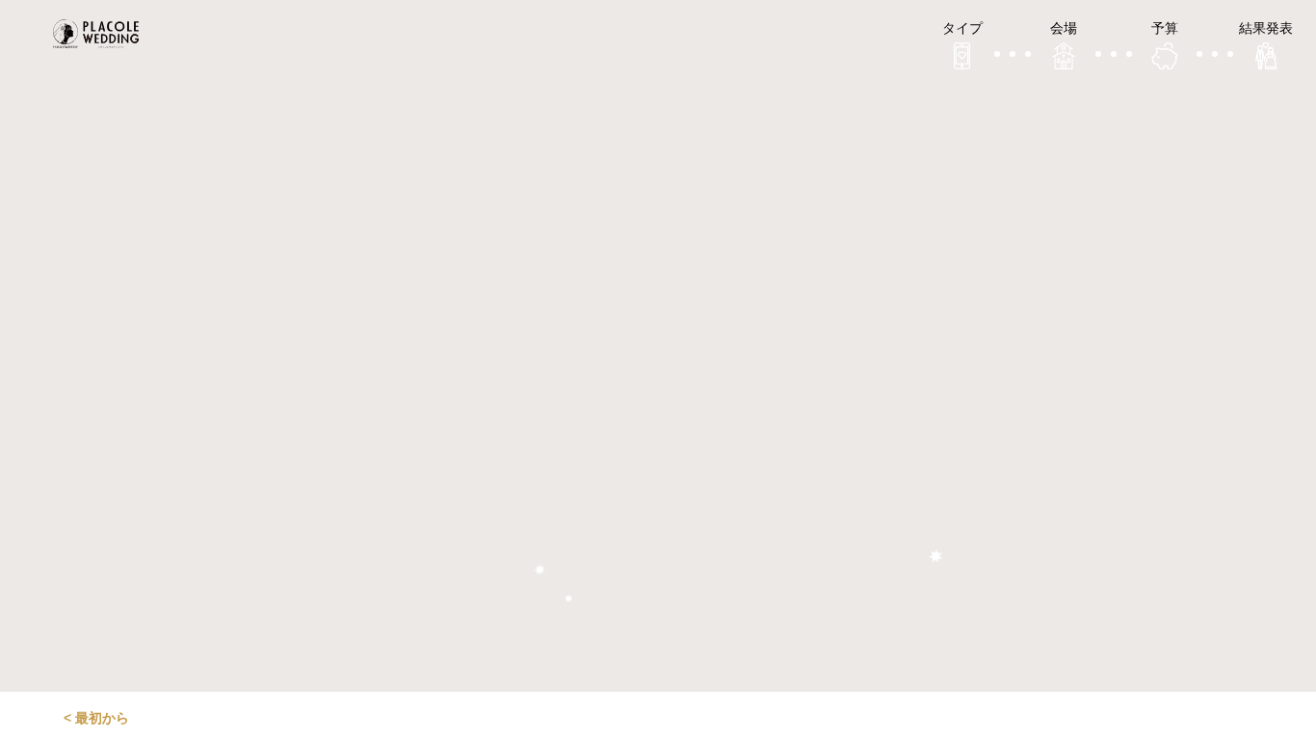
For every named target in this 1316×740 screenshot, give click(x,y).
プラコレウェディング (101, 33)
